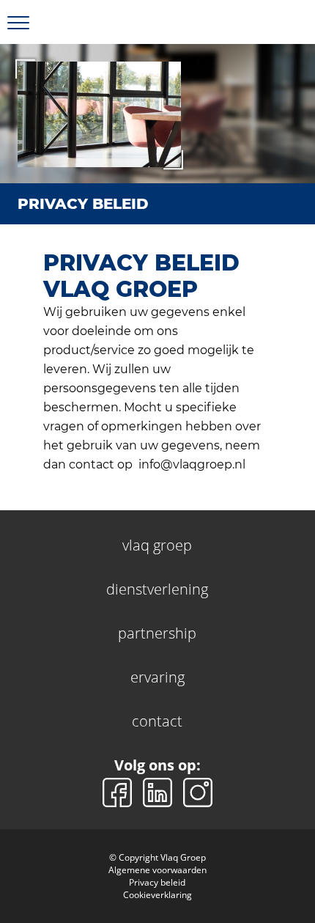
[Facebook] (119, 791)
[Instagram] (197, 791)
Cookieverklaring (157, 895)
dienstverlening (157, 589)
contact (157, 721)
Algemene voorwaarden (157, 870)
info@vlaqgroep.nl (191, 464)
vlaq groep (157, 545)
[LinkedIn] (159, 791)
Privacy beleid (157, 882)
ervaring (157, 677)
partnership (157, 633)
